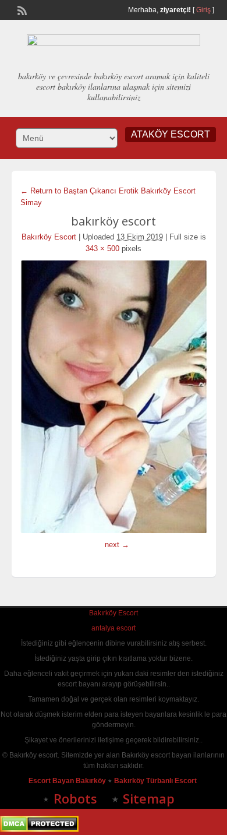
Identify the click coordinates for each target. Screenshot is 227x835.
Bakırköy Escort (49, 236)
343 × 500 (102, 248)
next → (117, 544)
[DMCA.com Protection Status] (39, 830)
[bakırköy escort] (113, 396)
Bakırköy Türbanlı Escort (156, 781)
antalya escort (113, 628)
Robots (75, 798)
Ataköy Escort (170, 134)
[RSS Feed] (21, 9)
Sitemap (149, 798)
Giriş (203, 10)
